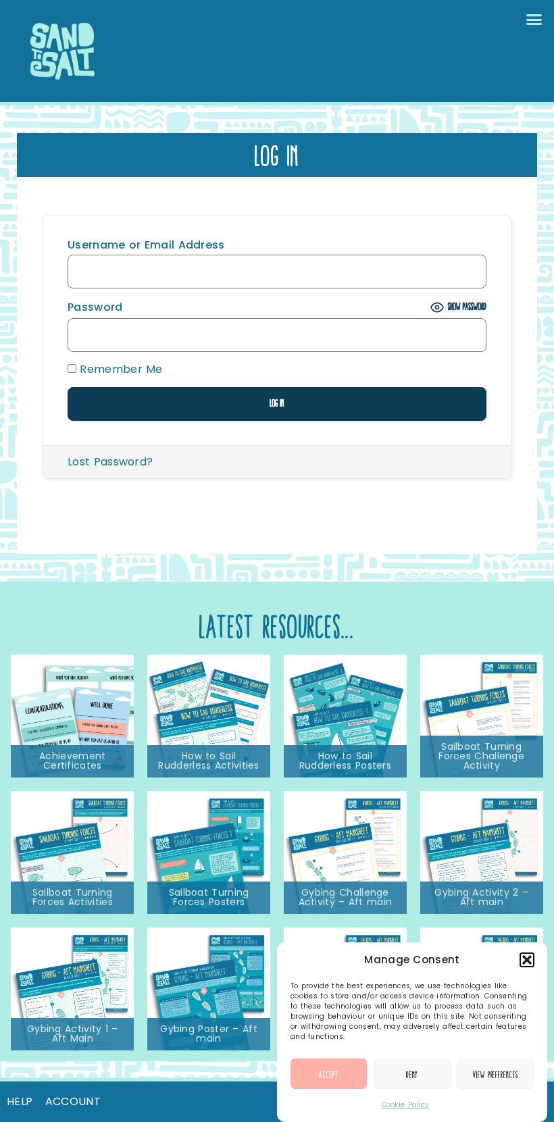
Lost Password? (110, 461)
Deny (412, 1074)
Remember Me (119, 369)
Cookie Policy (406, 1105)
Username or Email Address (146, 245)
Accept (328, 1074)
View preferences (495, 1074)
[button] (527, 960)
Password (95, 307)
